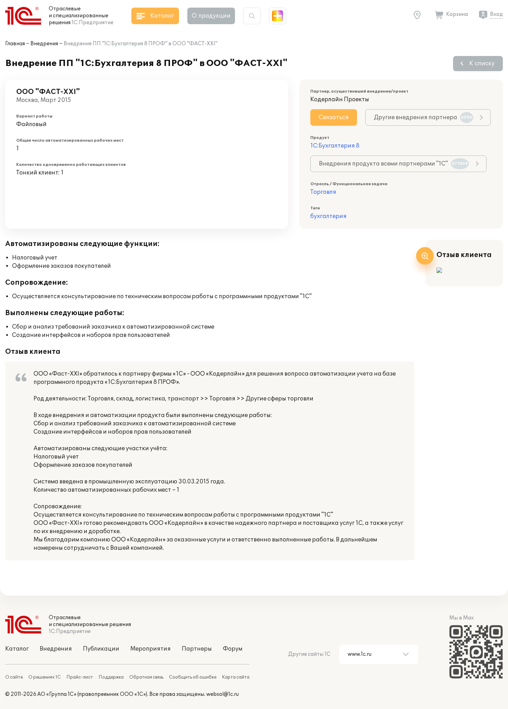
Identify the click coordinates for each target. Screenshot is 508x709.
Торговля (323, 192)
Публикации (101, 648)
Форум (232, 648)
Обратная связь (146, 677)
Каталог (17, 648)
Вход (496, 14)
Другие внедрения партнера (423, 117)
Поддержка (111, 677)
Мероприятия (150, 648)
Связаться (334, 117)
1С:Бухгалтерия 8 (334, 145)
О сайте (14, 677)
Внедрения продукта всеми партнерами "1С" (393, 163)
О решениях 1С (44, 677)
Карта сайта (236, 677)
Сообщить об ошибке (192, 677)
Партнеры (197, 648)
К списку (482, 63)
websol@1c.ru (222, 694)
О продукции (211, 15)
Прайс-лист (79, 677)
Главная (15, 44)
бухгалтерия (328, 216)
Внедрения (44, 44)
